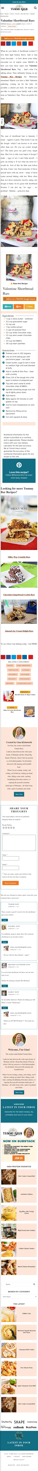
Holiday (12, 679)
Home (1, 14)
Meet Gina (19, 794)
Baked (10, 665)
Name (4, 855)
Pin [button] (19, 307)
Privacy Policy (19, 1460)
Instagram (24, 679)
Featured (25, 674)
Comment (6, 833)
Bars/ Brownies (25, 14)
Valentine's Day (24, 683)
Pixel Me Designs (23, 1465)
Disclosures (26, 1456)
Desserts (17, 14)
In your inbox (19, 2)
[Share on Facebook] (8, 43)
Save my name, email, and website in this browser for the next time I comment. (16, 875)
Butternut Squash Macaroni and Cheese (27, 1331)
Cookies (25, 670)
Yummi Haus (19, 7)
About (9, 1456)
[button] (2, 122)
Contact (17, 1456)
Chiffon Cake (26, 1313)
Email (4, 864)
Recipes (7, 14)
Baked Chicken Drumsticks (26, 1266)
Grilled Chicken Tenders (26, 1248)
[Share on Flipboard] (30, 43)
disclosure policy (7, 32)
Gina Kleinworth (18, 947)
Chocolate (13, 670)
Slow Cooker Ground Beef (26, 1176)
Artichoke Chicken (27, 1194)
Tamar (11, 904)
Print (9, 307)
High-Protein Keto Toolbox (26, 1230)
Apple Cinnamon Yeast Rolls (26, 1386)
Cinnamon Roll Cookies (26, 1349)
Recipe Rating (7, 825)
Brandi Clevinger (17, 964)
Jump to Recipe (12, 26)
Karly (11, 992)
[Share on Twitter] (14, 43)
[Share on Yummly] (19, 43)
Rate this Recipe (20, 283)
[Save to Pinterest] (3, 43)
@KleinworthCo (18, 475)
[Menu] (2, 8)
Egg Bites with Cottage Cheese (26, 1212)
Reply (4, 920)
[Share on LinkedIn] (24, 43)
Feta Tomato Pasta (27, 1367)
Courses (12, 14)
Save (30, 307)
